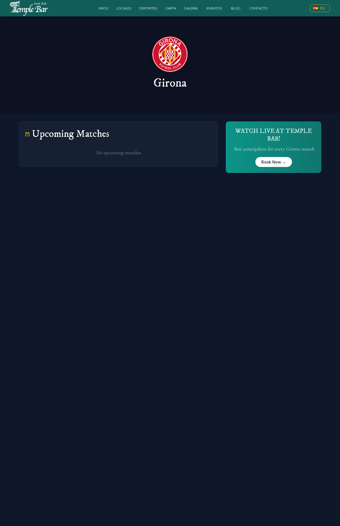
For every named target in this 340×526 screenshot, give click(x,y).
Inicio (104, 8)
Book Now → (273, 161)
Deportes (148, 8)
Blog (235, 8)
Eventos (214, 8)
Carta (170, 8)
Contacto (258, 8)
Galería (191, 8)
